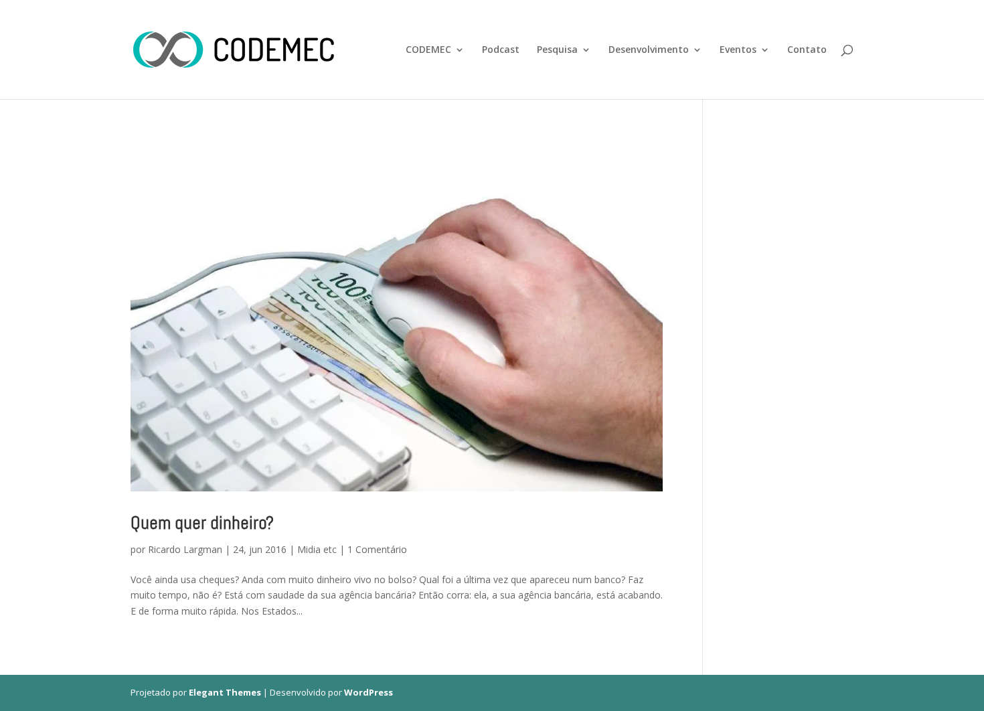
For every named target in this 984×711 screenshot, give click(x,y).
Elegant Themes (225, 692)
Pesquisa (557, 50)
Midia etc (317, 549)
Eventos (738, 50)
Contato (807, 50)
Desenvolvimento (648, 50)
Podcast (500, 50)
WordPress (368, 692)
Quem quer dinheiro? (202, 522)
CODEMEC (428, 50)
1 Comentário (377, 549)
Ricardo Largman (185, 549)
